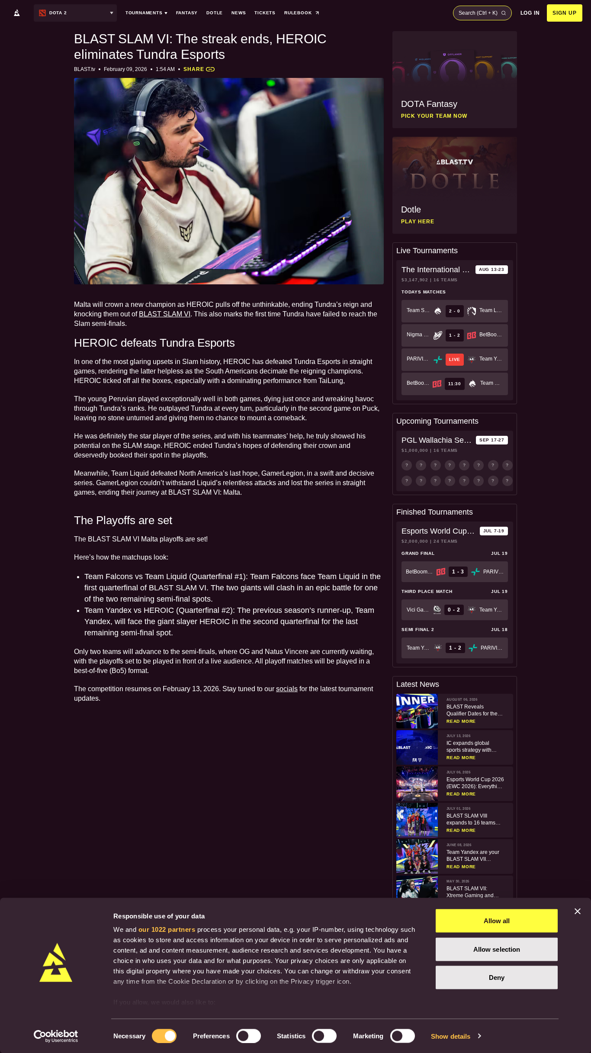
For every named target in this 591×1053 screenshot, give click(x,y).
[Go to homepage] (17, 13)
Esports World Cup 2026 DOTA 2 (438, 531)
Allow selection (496, 949)
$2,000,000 (414, 541)
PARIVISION (418, 359)
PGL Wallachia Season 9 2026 (436, 440)
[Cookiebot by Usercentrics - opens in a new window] (56, 1036)
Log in (530, 13)
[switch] (248, 1036)
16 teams (446, 279)
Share (193, 69)
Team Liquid (491, 310)
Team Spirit (418, 310)
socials (287, 688)
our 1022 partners (167, 929)
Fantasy (187, 12)
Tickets (265, 12)
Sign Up (564, 13)
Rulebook (298, 12)
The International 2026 (436, 269)
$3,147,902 (414, 279)
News (238, 12)
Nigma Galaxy (418, 335)
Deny (496, 977)
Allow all (497, 920)
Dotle (214, 12)
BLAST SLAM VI (164, 314)
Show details (450, 1036)
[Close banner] (578, 911)
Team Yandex (491, 359)
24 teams (446, 541)
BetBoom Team (491, 335)
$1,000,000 (414, 450)
